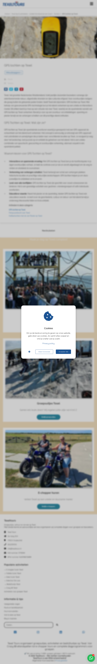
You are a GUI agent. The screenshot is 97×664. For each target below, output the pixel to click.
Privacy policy (48, 343)
